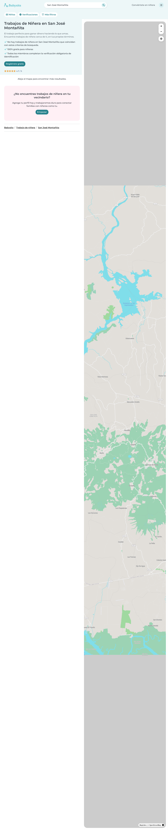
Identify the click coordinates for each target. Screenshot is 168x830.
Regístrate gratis (15, 64)
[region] (125, 424)
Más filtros (50, 14)
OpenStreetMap (155, 825)
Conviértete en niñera (143, 5)
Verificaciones (30, 14)
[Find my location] (161, 38)
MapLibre (143, 825)
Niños (11, 14)
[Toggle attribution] (163, 825)
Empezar (42, 112)
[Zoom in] (161, 26)
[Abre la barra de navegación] (161, 5)
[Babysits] (12, 5)
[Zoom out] (161, 31)
